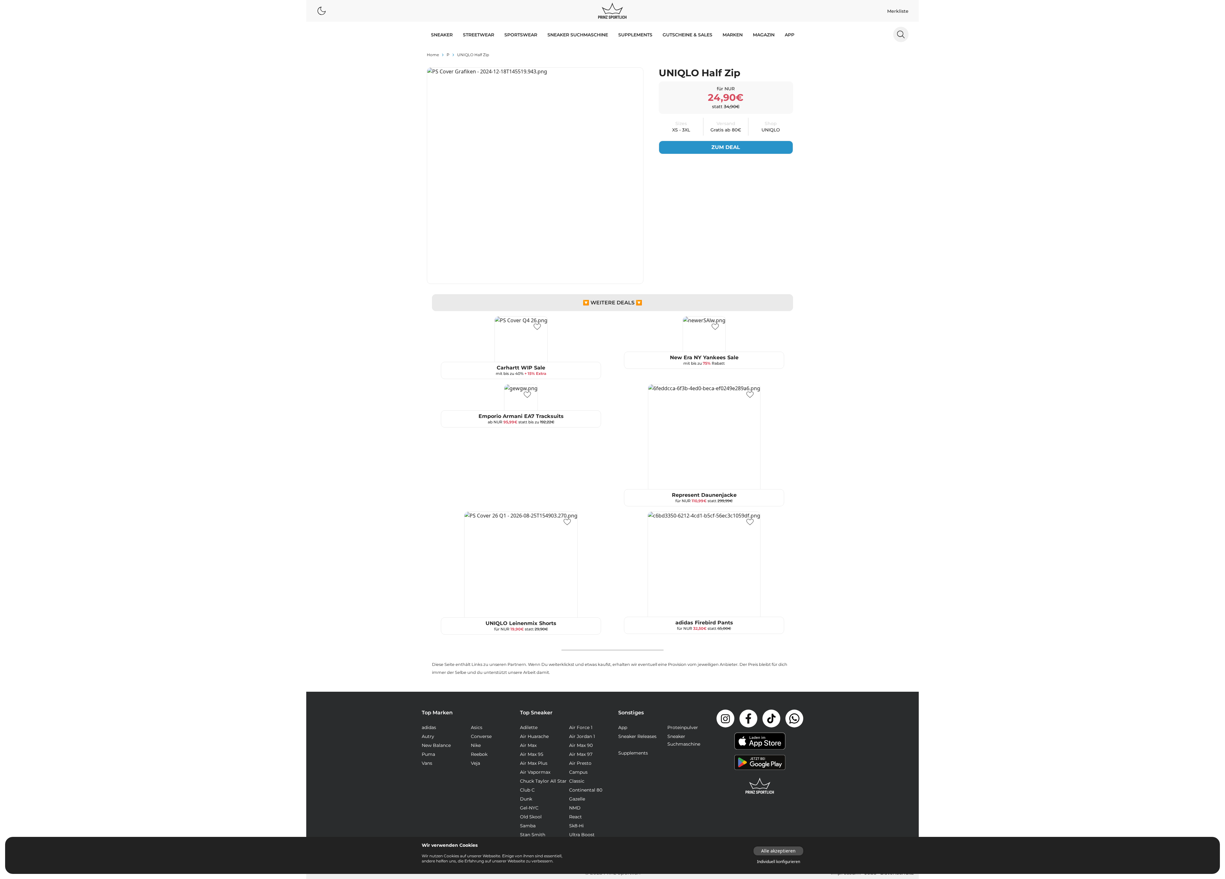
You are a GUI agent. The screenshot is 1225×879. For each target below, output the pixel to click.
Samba (528, 826)
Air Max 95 (531, 754)
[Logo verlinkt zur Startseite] (612, 11)
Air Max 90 (581, 745)
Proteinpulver (682, 727)
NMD (575, 808)
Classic (576, 781)
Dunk (526, 799)
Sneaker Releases (637, 736)
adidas (429, 727)
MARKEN (733, 35)
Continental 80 (585, 790)
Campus (578, 772)
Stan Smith (532, 835)
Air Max (528, 745)
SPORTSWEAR (520, 35)
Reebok (479, 754)
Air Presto (580, 763)
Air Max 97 (580, 754)
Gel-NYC (529, 808)
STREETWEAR (478, 35)
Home (433, 54)
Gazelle (577, 799)
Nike (476, 745)
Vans (427, 763)
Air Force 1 (580, 727)
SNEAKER (442, 35)
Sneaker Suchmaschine (577, 35)
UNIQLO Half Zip (473, 54)
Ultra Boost (582, 835)
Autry (428, 736)
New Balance (436, 745)
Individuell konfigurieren (778, 861)
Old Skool (531, 817)
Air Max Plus (533, 763)
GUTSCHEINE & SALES (687, 35)
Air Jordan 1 (582, 736)
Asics (476, 727)
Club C (527, 790)
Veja (475, 763)
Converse (481, 736)
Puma (428, 754)
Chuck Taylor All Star (543, 781)
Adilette (529, 727)
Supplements (635, 35)
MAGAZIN (764, 35)
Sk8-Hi (576, 826)
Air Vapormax (535, 772)
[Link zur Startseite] (759, 786)
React (575, 817)
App (789, 35)
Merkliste (898, 11)
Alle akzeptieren (778, 851)
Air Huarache (534, 736)
